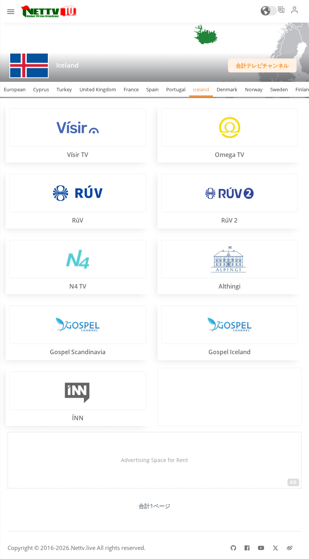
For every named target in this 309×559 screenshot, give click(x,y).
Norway (254, 89)
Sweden (279, 89)
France (131, 89)
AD (293, 482)
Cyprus (41, 89)
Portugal (175, 89)
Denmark (227, 89)
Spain (152, 89)
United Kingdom (98, 89)
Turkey (64, 89)
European (15, 89)
